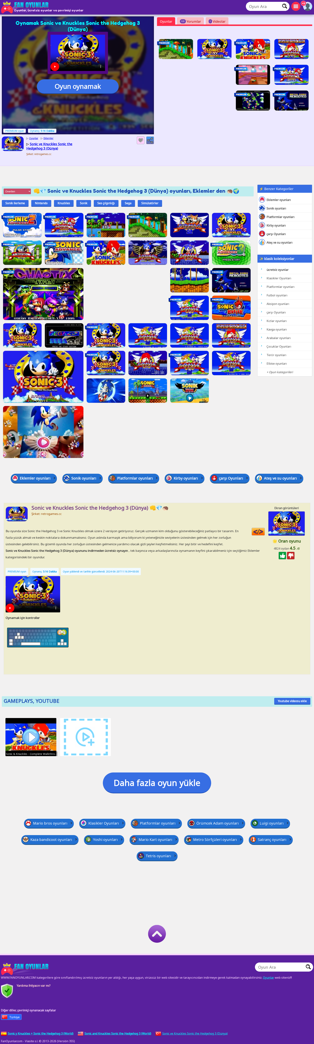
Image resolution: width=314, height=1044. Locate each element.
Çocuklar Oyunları (279, 346)
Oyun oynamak (78, 86)
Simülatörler (149, 203)
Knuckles (64, 203)
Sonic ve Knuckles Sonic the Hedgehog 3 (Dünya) (195, 1033)
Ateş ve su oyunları (280, 242)
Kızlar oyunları (277, 321)
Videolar (218, 21)
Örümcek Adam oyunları (217, 823)
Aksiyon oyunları (278, 304)
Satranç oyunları (272, 839)
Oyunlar (166, 21)
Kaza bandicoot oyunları (51, 839)
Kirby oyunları (276, 225)
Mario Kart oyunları (155, 839)
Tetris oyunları (158, 855)
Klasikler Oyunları (279, 278)
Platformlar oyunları (281, 217)
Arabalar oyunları (279, 338)
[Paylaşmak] (150, 140)
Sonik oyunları (276, 208)
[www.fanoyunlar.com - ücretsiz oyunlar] (25, 969)
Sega (128, 203)
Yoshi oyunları (105, 839)
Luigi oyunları (272, 823)
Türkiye (14, 1017)
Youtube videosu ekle (292, 701)
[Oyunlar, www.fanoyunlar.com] (25, 7)
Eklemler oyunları (279, 200)
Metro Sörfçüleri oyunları (215, 839)
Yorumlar (191, 21)
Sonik (83, 203)
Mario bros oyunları (50, 823)
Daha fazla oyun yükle (157, 782)
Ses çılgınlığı (106, 203)
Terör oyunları (276, 355)
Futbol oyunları (277, 295)
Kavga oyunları (277, 329)
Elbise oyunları (277, 364)
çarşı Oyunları (276, 234)
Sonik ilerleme (15, 203)
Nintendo (41, 203)
